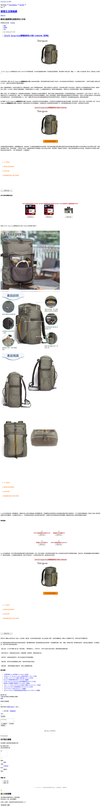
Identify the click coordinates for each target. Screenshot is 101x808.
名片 (5, 29)
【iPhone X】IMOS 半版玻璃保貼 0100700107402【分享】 (18, 687)
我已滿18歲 (3, 805)
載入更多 (3, 716)
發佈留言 (3, 725)
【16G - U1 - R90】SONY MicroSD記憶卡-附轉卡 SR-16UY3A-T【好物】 (22, 685)
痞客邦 (9, 706)
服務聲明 (64, 787)
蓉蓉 (2, 698)
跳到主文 (3, 15)
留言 (12, 706)
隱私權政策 (58, 787)
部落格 (5, 27)
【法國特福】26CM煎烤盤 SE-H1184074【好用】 (16, 674)
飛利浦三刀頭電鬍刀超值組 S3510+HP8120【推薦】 (17, 683)
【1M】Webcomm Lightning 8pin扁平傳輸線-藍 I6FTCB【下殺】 (20, 681)
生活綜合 (12, 23)
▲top (2, 713)
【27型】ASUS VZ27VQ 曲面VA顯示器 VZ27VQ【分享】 (19, 678)
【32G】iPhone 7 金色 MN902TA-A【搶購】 (15, 688)
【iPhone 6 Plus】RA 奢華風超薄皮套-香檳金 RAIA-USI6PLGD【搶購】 (22, 690)
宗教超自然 (13, 711)
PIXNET (39, 787)
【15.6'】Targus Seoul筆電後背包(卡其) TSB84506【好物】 (26, 36)
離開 (8, 805)
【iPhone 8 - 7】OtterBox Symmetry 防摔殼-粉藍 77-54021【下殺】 (20, 676)
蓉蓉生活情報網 (9, 11)
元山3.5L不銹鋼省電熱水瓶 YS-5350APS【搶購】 (16, 679)
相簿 (5, 25)
